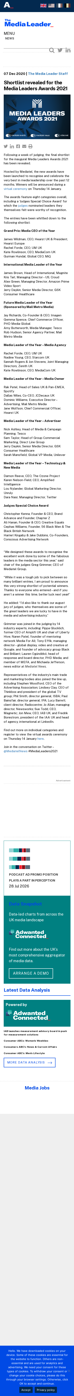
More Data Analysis (26, 1062)
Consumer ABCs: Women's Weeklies (26, 1040)
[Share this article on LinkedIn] (12, 146)
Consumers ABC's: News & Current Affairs (30, 1046)
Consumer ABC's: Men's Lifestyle (24, 1053)
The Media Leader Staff (48, 74)
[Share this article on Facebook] (18, 146)
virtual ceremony (16, 189)
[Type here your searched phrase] (51, 50)
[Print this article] (30, 146)
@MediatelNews (16, 751)
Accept (26, 1389)
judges (23, 205)
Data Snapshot (25, 904)
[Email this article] (24, 146)
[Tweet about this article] (6, 146)
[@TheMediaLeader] (60, 50)
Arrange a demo (31, 973)
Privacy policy (46, 1389)
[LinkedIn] (68, 50)
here (40, 738)
